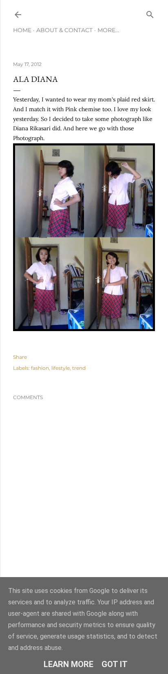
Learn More (68, 664)
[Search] (150, 13)
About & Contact (64, 30)
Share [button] (20, 357)
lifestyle (60, 368)
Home (22, 30)
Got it (115, 664)
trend (79, 368)
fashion (40, 368)
